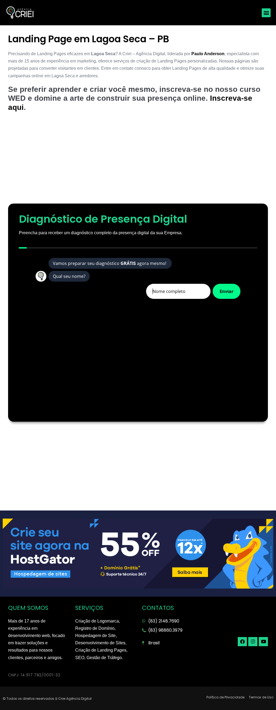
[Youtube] (263, 641)
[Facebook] (242, 641)
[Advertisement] (138, 160)
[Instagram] (252, 641)
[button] (266, 12)
